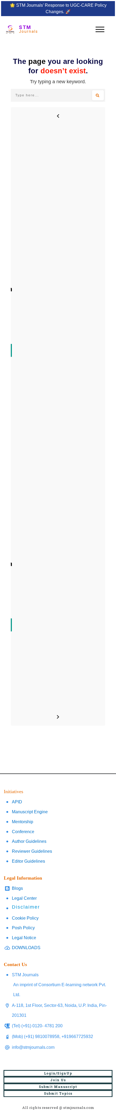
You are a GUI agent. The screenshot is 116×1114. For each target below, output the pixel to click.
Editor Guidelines (28, 861)
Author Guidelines (29, 841)
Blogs (17, 888)
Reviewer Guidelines (32, 851)
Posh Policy (23, 928)
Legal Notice (24, 937)
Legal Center (24, 898)
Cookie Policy (25, 918)
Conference (23, 831)
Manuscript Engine (30, 812)
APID (17, 802)
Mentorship (22, 821)
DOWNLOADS (26, 947)
